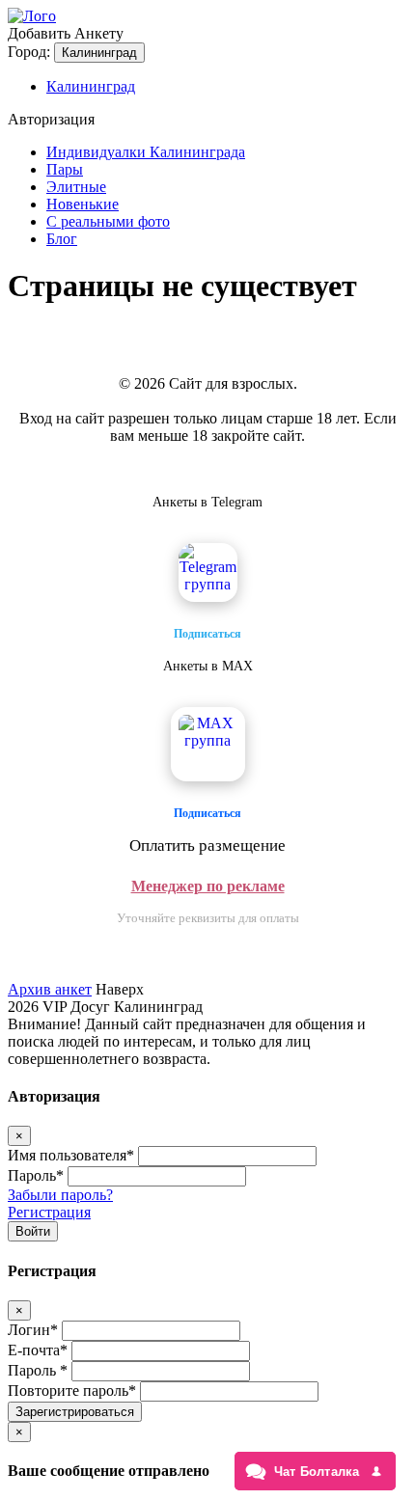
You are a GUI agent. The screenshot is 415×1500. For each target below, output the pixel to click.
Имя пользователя (71, 1155)
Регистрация (49, 1212)
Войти (32, 1231)
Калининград (99, 52)
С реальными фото (108, 221)
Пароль (36, 1175)
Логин (33, 1330)
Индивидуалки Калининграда (145, 152)
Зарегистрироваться (74, 1412)
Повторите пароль (72, 1390)
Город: (29, 51)
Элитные (76, 186)
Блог (61, 239)
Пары (64, 169)
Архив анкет (50, 989)
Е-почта (38, 1350)
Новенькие (82, 204)
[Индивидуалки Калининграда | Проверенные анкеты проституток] (32, 16)
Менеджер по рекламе (208, 886)
